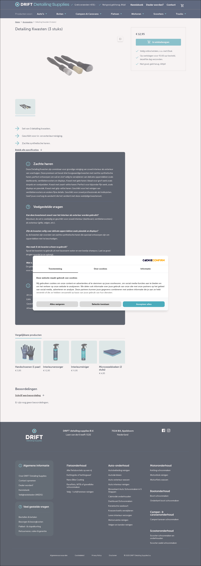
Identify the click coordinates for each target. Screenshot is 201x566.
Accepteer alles (144, 304)
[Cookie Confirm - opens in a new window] (154, 260)
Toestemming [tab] (55, 269)
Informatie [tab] (146, 269)
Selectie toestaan (100, 304)
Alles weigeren (57, 304)
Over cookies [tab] (100, 269)
